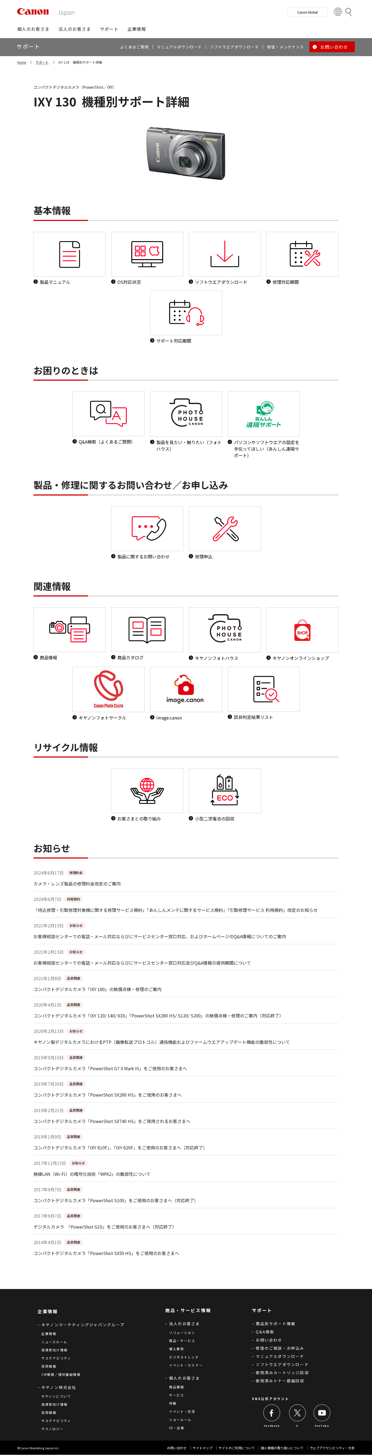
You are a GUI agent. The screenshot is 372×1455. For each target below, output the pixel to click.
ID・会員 (176, 1427)
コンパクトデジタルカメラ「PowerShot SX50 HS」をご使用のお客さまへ (106, 1253)
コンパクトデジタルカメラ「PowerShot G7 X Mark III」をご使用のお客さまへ (110, 1068)
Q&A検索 (265, 1331)
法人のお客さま (184, 1323)
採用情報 (48, 1366)
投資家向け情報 (54, 1350)
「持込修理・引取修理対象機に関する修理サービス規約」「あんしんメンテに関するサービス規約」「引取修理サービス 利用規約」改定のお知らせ (175, 910)
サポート (42, 62)
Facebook (272, 1425)
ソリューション (182, 1332)
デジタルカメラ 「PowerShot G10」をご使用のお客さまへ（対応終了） (104, 1226)
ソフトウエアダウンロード (282, 1364)
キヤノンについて (56, 1396)
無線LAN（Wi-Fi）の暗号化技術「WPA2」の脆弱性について (92, 1174)
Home (21, 62)
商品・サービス (182, 1340)
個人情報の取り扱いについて (282, 1447)
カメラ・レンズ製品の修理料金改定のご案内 (77, 883)
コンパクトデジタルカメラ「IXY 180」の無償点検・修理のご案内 (97, 989)
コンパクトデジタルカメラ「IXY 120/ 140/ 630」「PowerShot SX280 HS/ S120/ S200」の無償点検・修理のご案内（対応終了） (158, 1015)
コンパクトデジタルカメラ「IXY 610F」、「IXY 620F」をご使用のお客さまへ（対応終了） (120, 1147)
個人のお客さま (184, 1378)
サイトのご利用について (237, 1447)
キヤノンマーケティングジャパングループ (82, 1324)
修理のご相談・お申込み (280, 1348)
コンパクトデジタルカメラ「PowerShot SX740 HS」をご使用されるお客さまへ (111, 1121)
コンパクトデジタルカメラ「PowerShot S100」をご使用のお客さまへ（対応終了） (115, 1200)
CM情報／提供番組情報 (61, 1374)
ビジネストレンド (184, 1357)
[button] (33, 29)
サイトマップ (202, 1447)
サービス (176, 1395)
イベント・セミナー (186, 1365)
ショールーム (180, 1419)
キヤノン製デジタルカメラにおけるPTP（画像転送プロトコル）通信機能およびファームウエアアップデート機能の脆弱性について (161, 1042)
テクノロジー (52, 1428)
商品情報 (176, 1387)
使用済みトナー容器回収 (280, 1380)
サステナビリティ (56, 1358)
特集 (172, 1403)
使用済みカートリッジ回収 (282, 1372)
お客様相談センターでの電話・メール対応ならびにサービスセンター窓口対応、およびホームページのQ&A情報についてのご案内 (159, 936)
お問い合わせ (269, 1340)
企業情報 (48, 1333)
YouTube (322, 1425)
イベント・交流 (182, 1411)
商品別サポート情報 (275, 1323)
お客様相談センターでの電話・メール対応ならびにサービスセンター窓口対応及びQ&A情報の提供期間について (142, 962)
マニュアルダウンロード (280, 1356)
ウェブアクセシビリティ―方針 (332, 1447)
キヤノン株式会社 (59, 1387)
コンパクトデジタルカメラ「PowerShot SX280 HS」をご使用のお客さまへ (107, 1094)
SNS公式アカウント (270, 1398)
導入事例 (176, 1348)
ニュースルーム (54, 1341)
